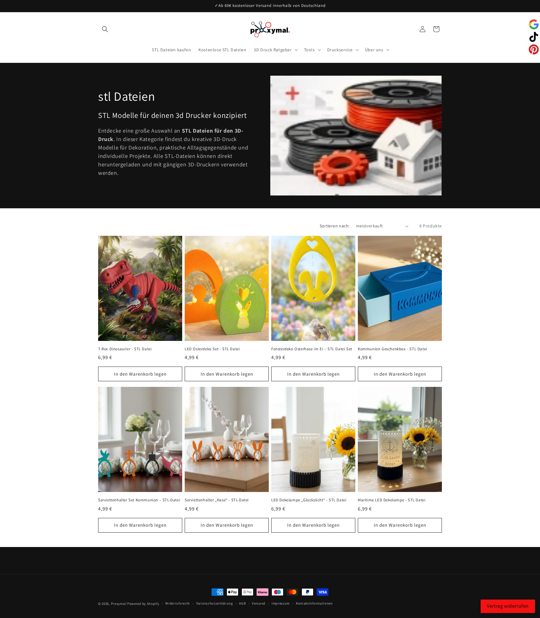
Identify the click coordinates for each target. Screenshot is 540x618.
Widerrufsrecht (177, 603)
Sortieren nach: (335, 226)
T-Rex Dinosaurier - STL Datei (125, 349)
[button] (105, 29)
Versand (258, 603)
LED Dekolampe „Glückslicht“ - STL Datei (308, 500)
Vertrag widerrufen (508, 606)
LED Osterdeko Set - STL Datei (212, 349)
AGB (242, 603)
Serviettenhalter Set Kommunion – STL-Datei (139, 500)
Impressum (281, 603)
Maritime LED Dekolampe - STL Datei (391, 500)
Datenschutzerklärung (214, 603)
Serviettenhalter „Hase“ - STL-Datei (217, 500)
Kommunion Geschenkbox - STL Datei (392, 349)
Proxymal (119, 603)
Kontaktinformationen (314, 603)
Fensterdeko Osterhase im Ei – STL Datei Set (311, 349)
